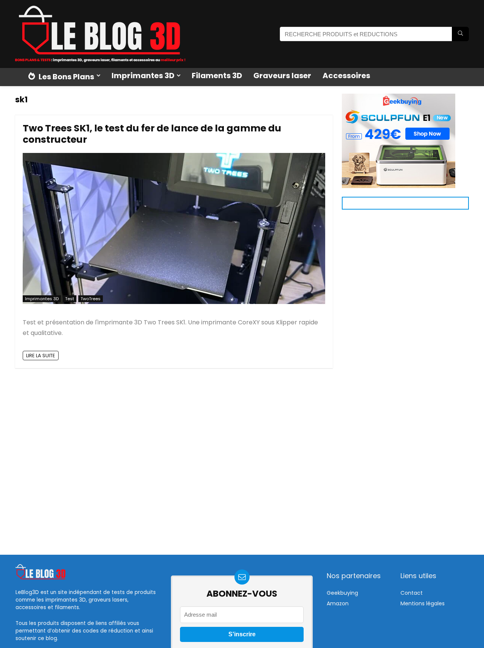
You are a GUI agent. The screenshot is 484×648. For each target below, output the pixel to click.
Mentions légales (422, 603)
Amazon (338, 603)
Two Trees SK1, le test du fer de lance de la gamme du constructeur (152, 134)
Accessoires (346, 75)
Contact (411, 593)
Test (69, 299)
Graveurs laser (282, 75)
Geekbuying (342, 593)
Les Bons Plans (65, 76)
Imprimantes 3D (143, 75)
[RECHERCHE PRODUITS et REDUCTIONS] (460, 34)
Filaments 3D (217, 75)
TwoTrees (91, 299)
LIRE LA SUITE (40, 355)
